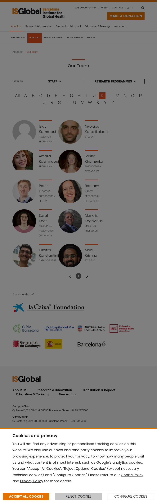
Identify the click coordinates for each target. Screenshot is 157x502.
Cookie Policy (132, 474)
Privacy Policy (31, 481)
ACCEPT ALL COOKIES (26, 496)
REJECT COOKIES (78, 496)
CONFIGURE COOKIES (130, 496)
